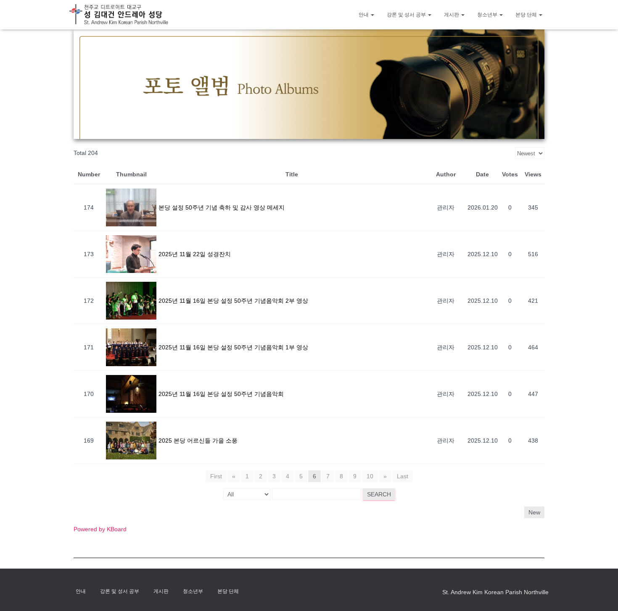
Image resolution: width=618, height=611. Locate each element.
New (534, 512)
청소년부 (488, 15)
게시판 (452, 15)
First (216, 476)
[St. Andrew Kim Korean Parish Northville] (118, 14)
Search (379, 494)
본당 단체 (526, 15)
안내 (364, 15)
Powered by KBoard (100, 529)
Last (402, 476)
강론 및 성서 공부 (407, 15)
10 (370, 476)
